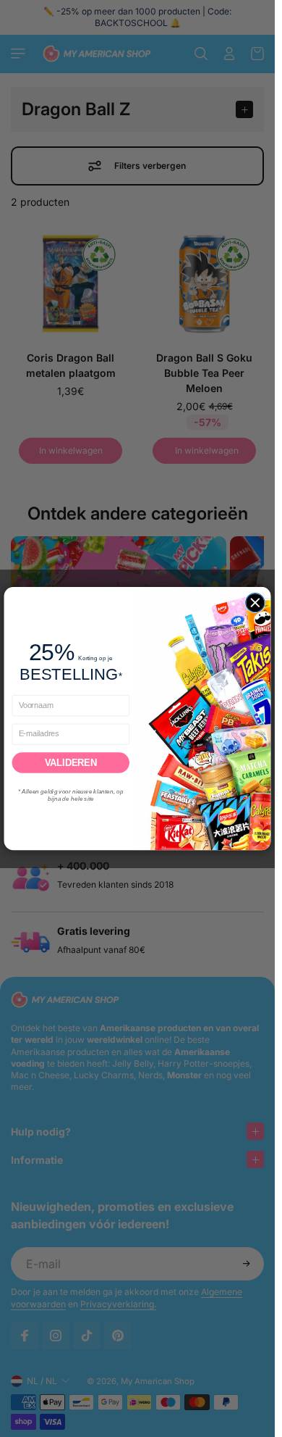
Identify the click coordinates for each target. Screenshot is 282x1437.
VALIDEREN (71, 762)
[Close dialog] (255, 602)
